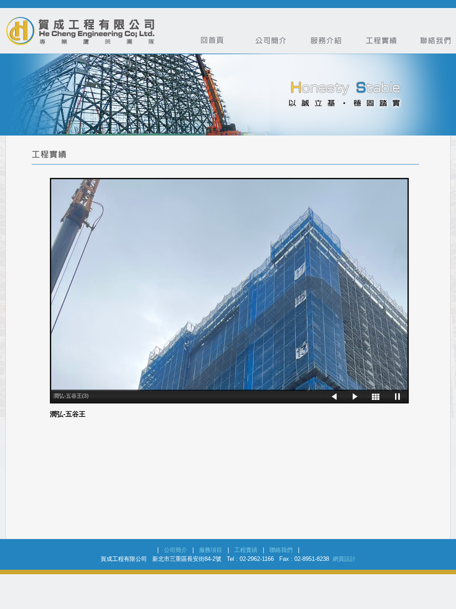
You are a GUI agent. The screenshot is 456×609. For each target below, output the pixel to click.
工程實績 (245, 550)
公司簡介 (175, 550)
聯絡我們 (281, 550)
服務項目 (210, 550)
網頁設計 (344, 559)
